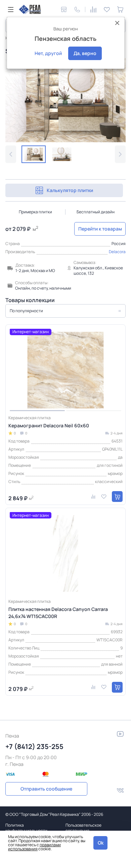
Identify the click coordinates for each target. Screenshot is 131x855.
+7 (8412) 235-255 (34, 746)
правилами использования (34, 847)
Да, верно (85, 53)
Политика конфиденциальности (26, 827)
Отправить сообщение (46, 788)
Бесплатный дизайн (96, 212)
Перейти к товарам (100, 228)
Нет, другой (48, 53)
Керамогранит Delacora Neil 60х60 (48, 425)
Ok (100, 842)
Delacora (117, 252)
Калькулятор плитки (70, 190)
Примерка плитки (35, 212)
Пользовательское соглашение (83, 827)
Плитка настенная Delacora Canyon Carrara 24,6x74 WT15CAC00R (58, 612)
